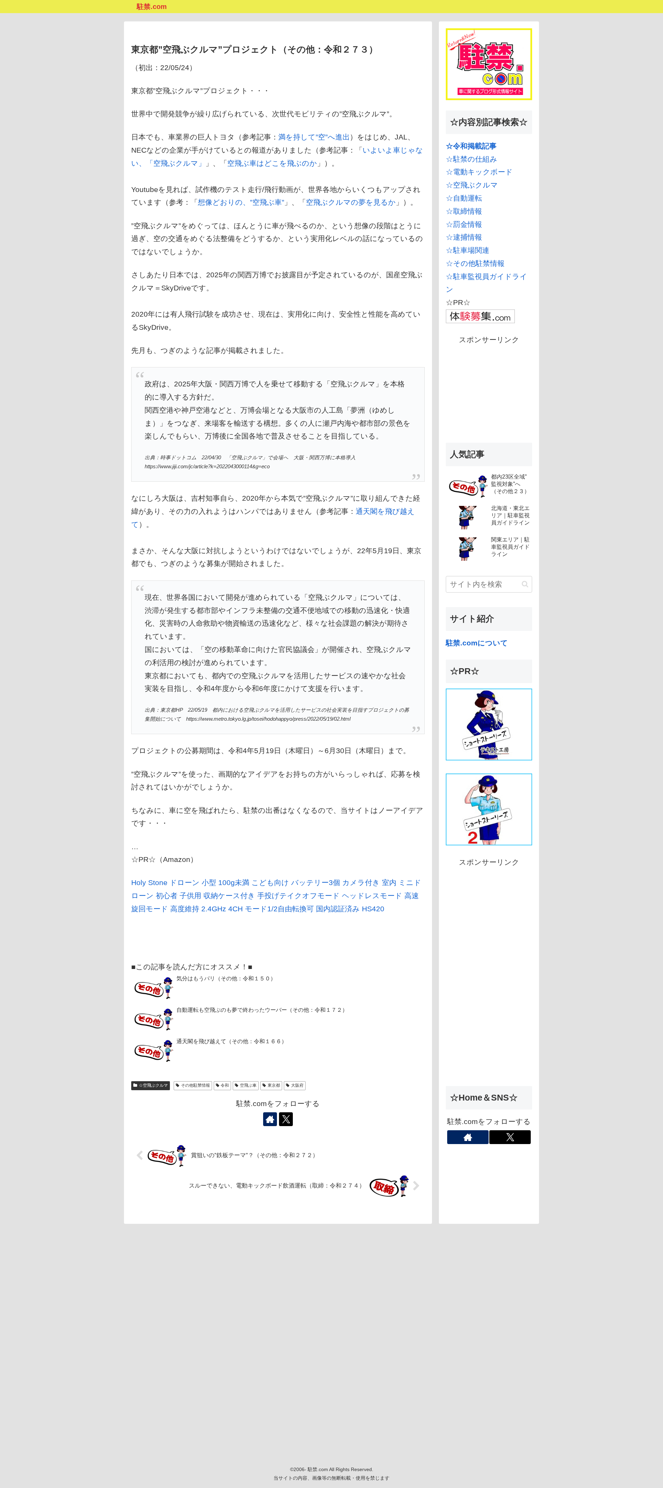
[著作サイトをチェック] (270, 1119)
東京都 (274, 1085)
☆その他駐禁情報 (475, 263)
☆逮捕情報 (464, 237)
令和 (225, 1085)
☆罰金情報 (464, 224)
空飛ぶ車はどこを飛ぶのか (272, 163)
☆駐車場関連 (467, 250)
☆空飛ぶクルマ (153, 1085)
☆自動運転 (464, 198)
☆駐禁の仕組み (471, 159)
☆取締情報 (464, 211)
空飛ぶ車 (248, 1085)
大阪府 (297, 1085)
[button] (525, 584)
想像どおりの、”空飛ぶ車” (241, 202)
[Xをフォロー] (286, 1119)
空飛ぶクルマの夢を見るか (351, 202)
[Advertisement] (489, 389)
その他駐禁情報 (195, 1085)
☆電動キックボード (479, 172)
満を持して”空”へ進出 (314, 137)
